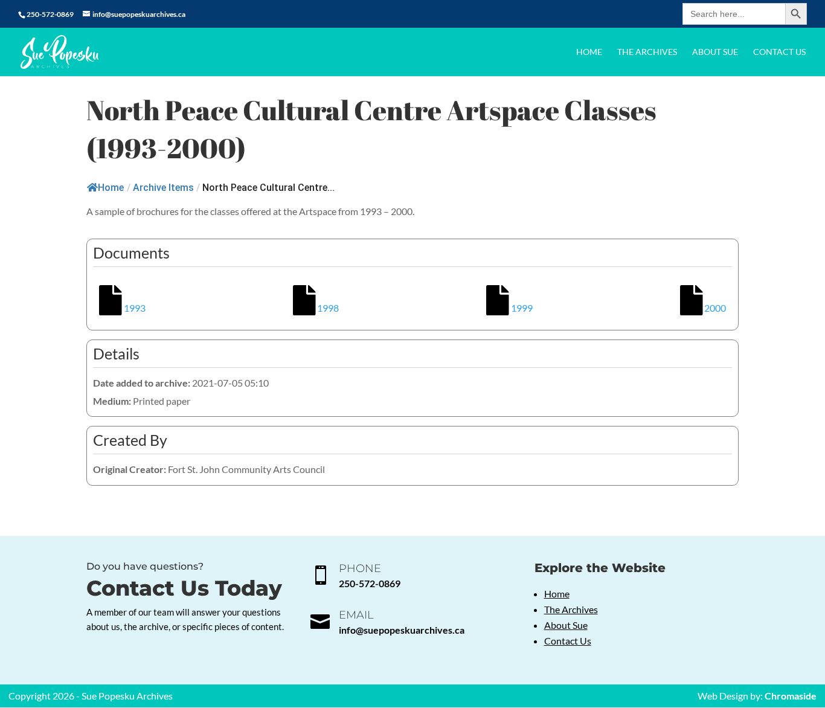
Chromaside (791, 695)
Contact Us (779, 52)
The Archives (647, 52)
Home (589, 52)
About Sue (715, 52)
